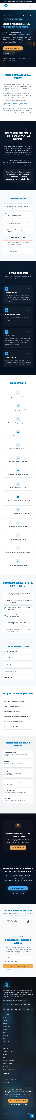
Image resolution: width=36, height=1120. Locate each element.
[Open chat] (32, 1116)
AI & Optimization (8, 1063)
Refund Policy (28, 1114)
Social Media (6, 1066)
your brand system (17, 104)
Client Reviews (7, 1029)
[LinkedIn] (12, 1009)
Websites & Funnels (8, 1051)
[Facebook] (8, 1009)
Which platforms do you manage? (12, 706)
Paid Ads (5, 1057)
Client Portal (6, 1083)
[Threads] (31, 1009)
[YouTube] (16, 1009)
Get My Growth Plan (17, 966)
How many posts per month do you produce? (14, 701)
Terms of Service (18, 1114)
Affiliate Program (8, 1077)
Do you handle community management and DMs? (16, 717)
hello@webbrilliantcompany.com (15, 1000)
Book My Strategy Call (12, 48)
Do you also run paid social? (11, 727)
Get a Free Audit (17, 894)
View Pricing (8, 53)
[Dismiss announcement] (34, 2)
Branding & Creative (8, 1069)
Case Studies (6, 1026)
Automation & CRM (8, 1060)
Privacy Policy (8, 1114)
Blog (4, 1038)
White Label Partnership (9, 1080)
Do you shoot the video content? (12, 711)
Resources (6, 1041)
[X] (23, 1009)
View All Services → (18, 807)
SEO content (19, 106)
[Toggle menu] (31, 6)
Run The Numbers (17, 847)
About (4, 1017)
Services (11, 15)
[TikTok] (20, 1009)
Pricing (5, 1032)
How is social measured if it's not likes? (13, 722)
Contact (5, 1020)
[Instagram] (4, 1009)
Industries (5, 1035)
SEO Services (6, 1054)
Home (5, 15)
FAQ (4, 1044)
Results (5, 1023)
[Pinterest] (27, 1009)
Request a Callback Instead (18, 1104)
